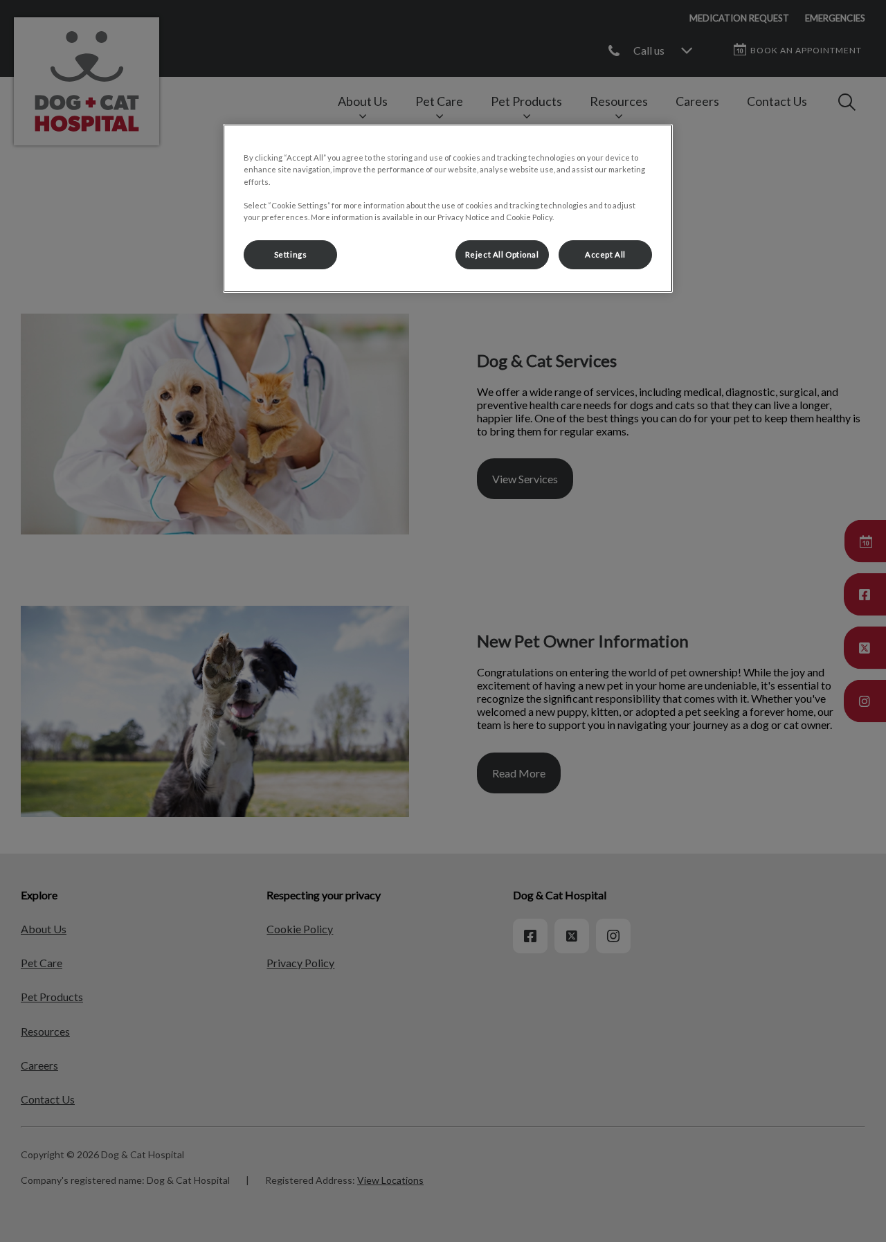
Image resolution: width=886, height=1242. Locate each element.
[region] (448, 208)
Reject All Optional (502, 254)
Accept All (605, 254)
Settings (290, 254)
